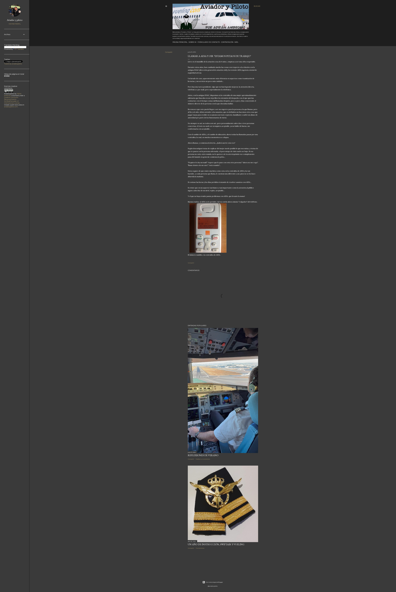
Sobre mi (192, 42)
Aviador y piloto (14, 20)
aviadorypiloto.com (11, 107)
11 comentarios (200, 548)
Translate (20, 49)
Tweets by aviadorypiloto (13, 64)
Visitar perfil (15, 24)
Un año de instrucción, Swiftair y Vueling (216, 544)
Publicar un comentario (203, 459)
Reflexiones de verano (203, 455)
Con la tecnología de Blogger (214, 582)
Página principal (180, 42)
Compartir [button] (168, 52)
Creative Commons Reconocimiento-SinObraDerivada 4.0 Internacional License (11, 100)
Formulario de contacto (209, 42)
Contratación (227, 42)
